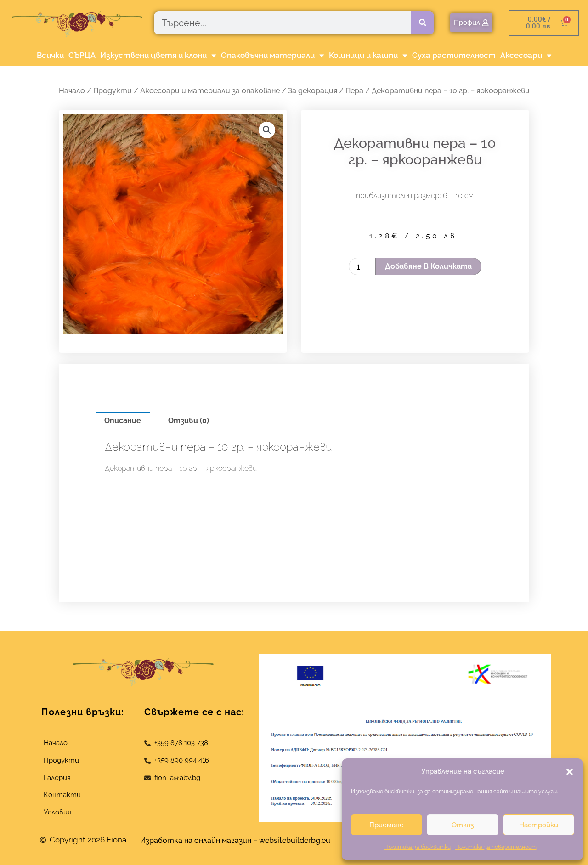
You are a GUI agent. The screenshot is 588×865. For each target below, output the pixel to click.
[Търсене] (422, 22)
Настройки (538, 825)
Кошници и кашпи (363, 55)
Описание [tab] (122, 420)
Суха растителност (454, 55)
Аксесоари (521, 55)
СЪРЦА (82, 55)
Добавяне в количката (428, 266)
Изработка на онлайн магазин (195, 840)
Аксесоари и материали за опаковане (210, 90)
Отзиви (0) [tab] (188, 420)
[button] (569, 771)
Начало (72, 90)
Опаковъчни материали (268, 55)
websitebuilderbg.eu (297, 840)
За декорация (312, 90)
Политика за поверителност (496, 847)
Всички (50, 55)
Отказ (463, 825)
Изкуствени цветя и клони (153, 55)
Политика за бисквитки (417, 847)
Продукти (112, 90)
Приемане (386, 825)
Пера (354, 90)
